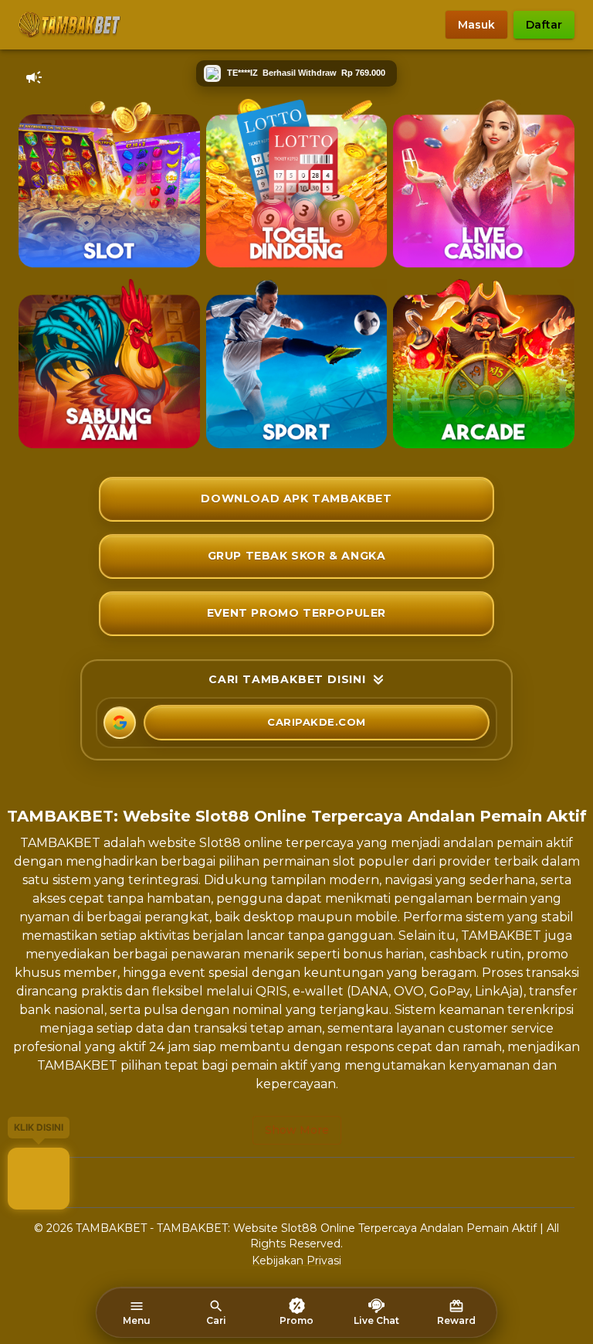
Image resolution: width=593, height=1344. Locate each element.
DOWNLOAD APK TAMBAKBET (296, 498)
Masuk (476, 25)
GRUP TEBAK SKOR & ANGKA (297, 556)
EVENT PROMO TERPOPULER (296, 613)
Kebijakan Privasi (296, 1260)
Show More (297, 1130)
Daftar (544, 25)
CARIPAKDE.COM (316, 722)
